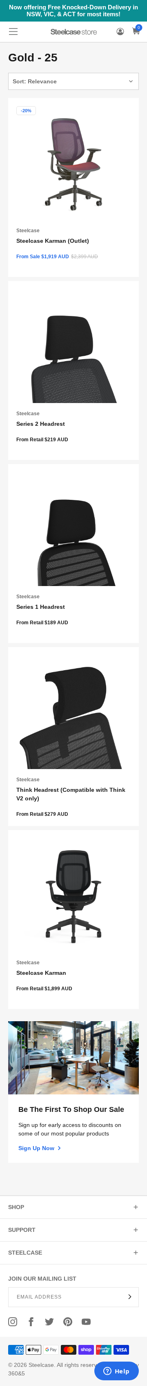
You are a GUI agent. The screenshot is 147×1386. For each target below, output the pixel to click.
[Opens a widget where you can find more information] (116, 1372)
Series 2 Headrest (40, 424)
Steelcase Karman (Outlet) (52, 241)
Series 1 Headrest (40, 607)
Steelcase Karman (41, 973)
